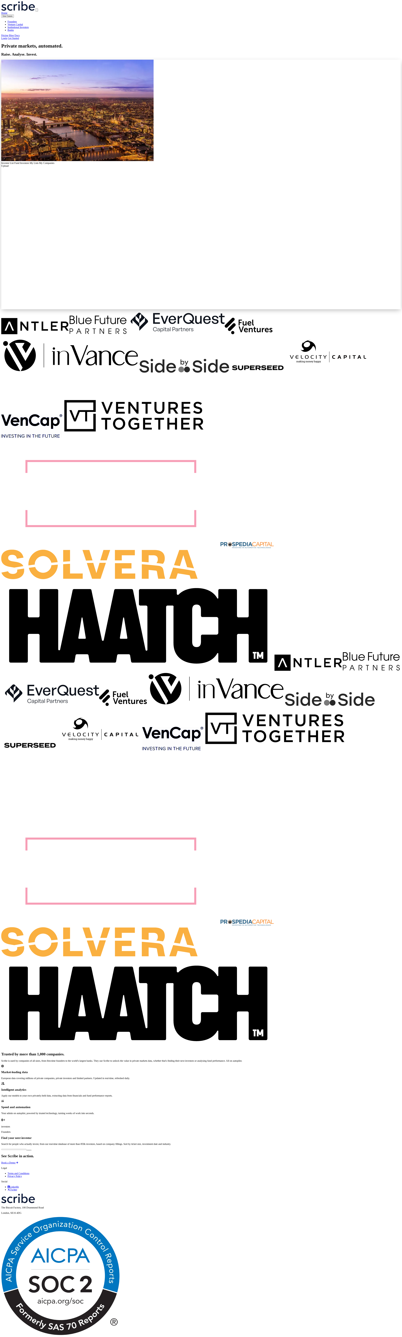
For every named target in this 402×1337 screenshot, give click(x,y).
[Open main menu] (36, 10)
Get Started (13, 38)
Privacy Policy (15, 1176)
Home (4, 13)
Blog (11, 35)
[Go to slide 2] (27, 1150)
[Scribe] (18, 9)
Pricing (4, 35)
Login (4, 38)
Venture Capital (15, 24)
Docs (17, 35)
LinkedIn (14, 1187)
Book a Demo (8, 1162)
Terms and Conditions (18, 1173)
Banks (11, 30)
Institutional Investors (18, 27)
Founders (12, 21)
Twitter (13, 1189)
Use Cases (8, 16)
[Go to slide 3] (30, 1150)
